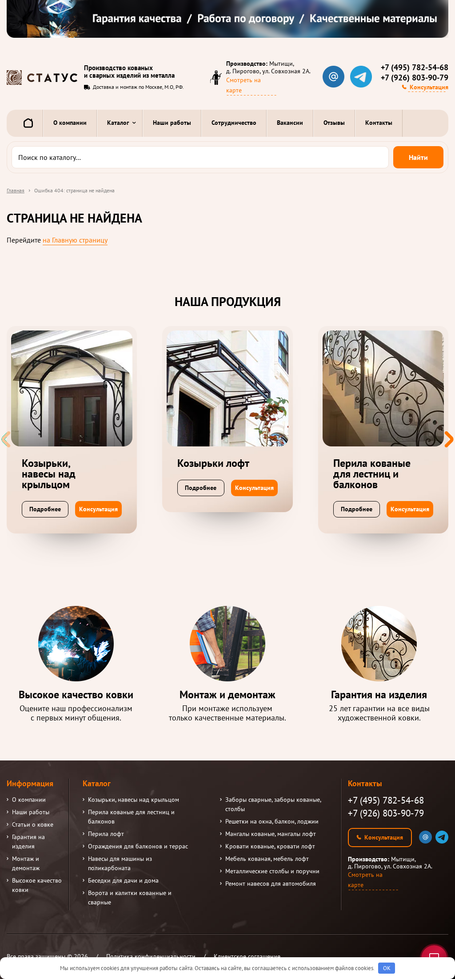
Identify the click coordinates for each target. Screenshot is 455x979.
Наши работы (172, 123)
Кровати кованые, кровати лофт (270, 846)
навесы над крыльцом (49, 474)
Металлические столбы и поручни (272, 871)
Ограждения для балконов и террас (138, 846)
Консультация (429, 87)
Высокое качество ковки (37, 885)
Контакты (378, 123)
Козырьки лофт (213, 463)
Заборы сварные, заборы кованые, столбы (273, 804)
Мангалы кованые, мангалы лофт (270, 834)
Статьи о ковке (32, 824)
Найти (418, 157)
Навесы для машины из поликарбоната (120, 863)
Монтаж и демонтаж (26, 863)
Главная (15, 190)
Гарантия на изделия (28, 841)
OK (387, 968)
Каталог (118, 123)
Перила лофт (106, 834)
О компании (70, 123)
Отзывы (334, 123)
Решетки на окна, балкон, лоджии (272, 821)
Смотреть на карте (243, 85)
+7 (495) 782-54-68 (414, 68)
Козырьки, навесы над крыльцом (133, 800)
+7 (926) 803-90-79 (414, 78)
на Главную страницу (75, 239)
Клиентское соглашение (247, 956)
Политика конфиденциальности (151, 956)
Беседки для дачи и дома (123, 880)
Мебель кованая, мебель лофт (267, 859)
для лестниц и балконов (372, 474)
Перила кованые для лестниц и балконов (131, 816)
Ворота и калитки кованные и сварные (130, 897)
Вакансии (290, 123)
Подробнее (45, 509)
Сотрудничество (234, 123)
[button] (449, 439)
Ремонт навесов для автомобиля (270, 883)
